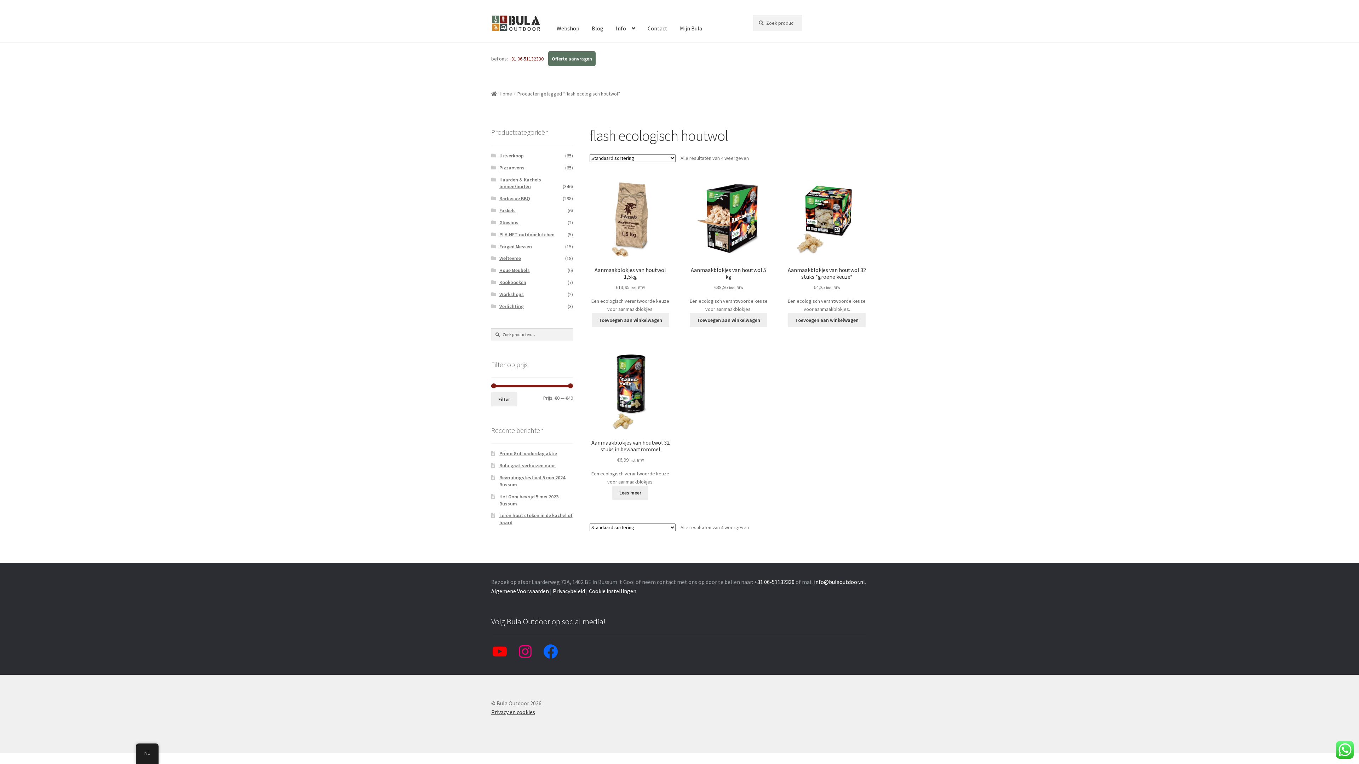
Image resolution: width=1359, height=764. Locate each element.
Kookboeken (512, 282)
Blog (597, 28)
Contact (657, 28)
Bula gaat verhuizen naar (527, 465)
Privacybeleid (569, 591)
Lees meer (630, 493)
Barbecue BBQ (514, 198)
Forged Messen (515, 246)
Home (506, 94)
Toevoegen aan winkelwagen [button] (630, 320)
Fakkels (507, 210)
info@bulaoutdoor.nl (839, 581)
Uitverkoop (511, 155)
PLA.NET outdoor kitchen (527, 234)
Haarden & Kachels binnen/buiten (520, 183)
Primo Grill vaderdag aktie (528, 453)
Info (621, 28)
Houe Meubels (514, 270)
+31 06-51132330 (527, 59)
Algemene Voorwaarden (520, 591)
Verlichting (511, 306)
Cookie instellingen (612, 591)
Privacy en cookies (513, 712)
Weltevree (510, 258)
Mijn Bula (691, 28)
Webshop (568, 28)
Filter (504, 399)
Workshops (511, 294)
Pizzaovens (511, 167)
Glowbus (508, 222)
